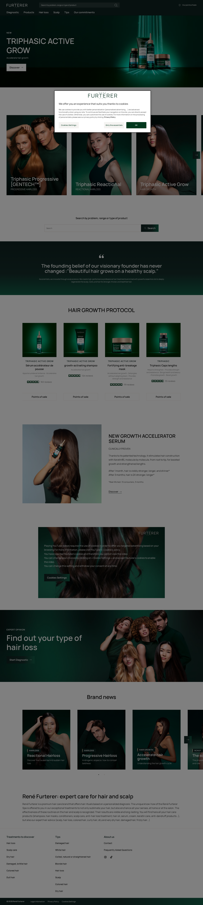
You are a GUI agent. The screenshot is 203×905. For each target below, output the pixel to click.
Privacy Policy (109, 117)
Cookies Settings (68, 125)
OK (136, 125)
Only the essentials (114, 125)
